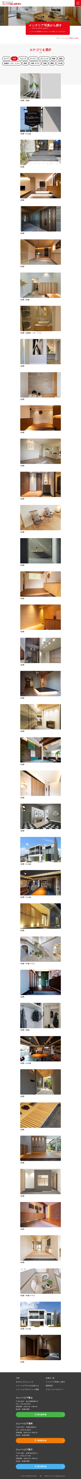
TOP (57, 38)
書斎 (61, 58)
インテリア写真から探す (55, 1382)
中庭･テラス (35, 63)
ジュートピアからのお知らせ (27, 1386)
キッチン (33, 58)
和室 (25, 63)
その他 (60, 63)
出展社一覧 (50, 1378)
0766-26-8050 (25, 1430)
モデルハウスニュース (25, 1382)
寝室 (53, 58)
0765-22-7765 (25, 1456)
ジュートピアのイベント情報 (27, 1389)
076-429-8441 (25, 1404)
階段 (52, 63)
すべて (6, 58)
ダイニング (44, 58)
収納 (45, 63)
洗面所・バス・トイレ (12, 63)
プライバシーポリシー (54, 1389)
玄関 (14, 58)
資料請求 (49, 1386)
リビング (23, 58)
